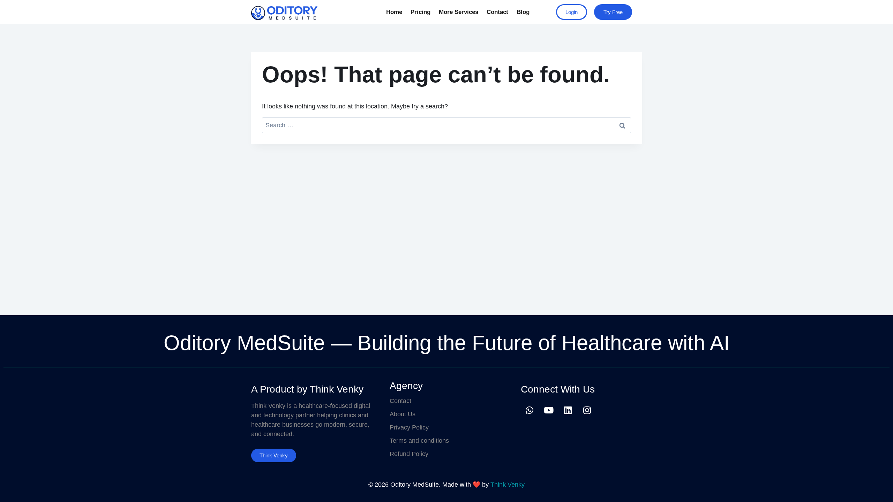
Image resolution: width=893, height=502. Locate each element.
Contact (497, 12)
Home (394, 12)
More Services (458, 12)
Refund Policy (409, 453)
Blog (523, 12)
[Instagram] (587, 410)
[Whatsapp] (529, 410)
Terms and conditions (419, 440)
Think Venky (507, 484)
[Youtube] (548, 410)
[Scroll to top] (877, 489)
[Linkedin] (568, 410)
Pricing (420, 12)
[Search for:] (446, 125)
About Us (402, 414)
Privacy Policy (409, 427)
